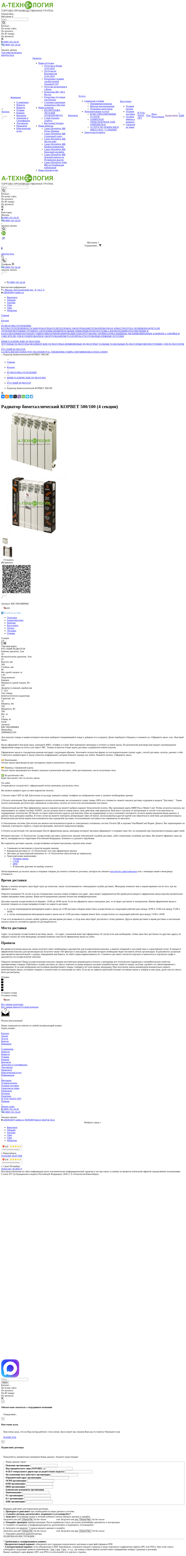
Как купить (12, 625)
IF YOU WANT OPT (11, 1098)
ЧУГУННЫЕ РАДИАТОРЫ (15, 344)
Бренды (5, 1041)
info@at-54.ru (7, 55)
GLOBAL (6, 352)
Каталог (5, 1033)
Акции (4, 1036)
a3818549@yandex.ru (13, 292)
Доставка (11, 630)
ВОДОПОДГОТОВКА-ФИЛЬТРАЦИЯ (105, 331)
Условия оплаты (9, 1083)
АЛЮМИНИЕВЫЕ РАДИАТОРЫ (80, 344)
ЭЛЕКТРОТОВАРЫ (86, 333)
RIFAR (14, 352)
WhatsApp (12, 310)
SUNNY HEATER (33, 352)
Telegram (11, 300)
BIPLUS (72, 352)
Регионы (5, 1093)
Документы (7, 1067)
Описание (12, 617)
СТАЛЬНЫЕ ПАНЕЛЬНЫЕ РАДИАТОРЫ (118, 344)
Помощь (5, 1101)
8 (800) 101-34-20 (10, 42)
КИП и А (164, 333)
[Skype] (27, 396)
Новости (5, 1051)
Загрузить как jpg (69, 1519)
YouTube (11, 302)
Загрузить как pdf (12, 1519)
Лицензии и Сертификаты (14, 1064)
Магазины (6, 1080)
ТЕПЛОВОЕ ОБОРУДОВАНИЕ (75, 328)
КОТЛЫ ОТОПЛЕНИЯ (13, 328)
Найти (5, 1382)
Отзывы (11, 633)
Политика (6, 1096)
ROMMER (81, 352)
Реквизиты (6, 1070)
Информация (7, 1075)
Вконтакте (12, 297)
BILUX (64, 352)
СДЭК (16, 861)
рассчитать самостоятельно (123, 871)
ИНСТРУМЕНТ (30, 331)
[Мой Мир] (11, 396)
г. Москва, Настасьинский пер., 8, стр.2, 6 (23, 290)
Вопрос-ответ (8, 1106)
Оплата (10, 628)
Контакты (6, 1062)
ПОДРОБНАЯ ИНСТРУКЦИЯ (18, 1536)
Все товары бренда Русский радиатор (19, 1007)
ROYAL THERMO (51, 352)
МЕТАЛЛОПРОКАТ (73, 336)
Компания (6, 1044)
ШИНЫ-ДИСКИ (127, 333)
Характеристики (15, 620)
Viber (9, 305)
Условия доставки (10, 1085)
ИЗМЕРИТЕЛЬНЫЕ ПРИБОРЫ (70, 331)
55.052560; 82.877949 (11, 1156)
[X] (15, 396)
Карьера (5, 1059)
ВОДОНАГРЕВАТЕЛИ (47, 328)
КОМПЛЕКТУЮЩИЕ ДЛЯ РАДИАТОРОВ (162, 344)
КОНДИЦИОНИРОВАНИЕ (61, 333)
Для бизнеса (16, 52)
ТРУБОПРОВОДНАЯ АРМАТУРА (108, 328)
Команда (5, 1054)
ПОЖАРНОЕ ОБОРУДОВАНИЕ (46, 336)
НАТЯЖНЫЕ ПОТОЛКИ (111, 336)
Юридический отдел (11, 1072)
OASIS (21, 352)
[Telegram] (31, 396)
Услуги (4, 1038)
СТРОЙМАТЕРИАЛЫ (107, 333)
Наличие (11, 623)
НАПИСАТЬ (9, 1437)
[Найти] (3, 23)
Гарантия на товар (10, 1088)
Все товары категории (12, 1004)
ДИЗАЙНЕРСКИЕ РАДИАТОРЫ (46, 344)
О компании (7, 1049)
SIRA (89, 352)
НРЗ (105, 352)
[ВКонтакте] (3, 396)
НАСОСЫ (30, 328)
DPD (15, 864)
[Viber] (19, 396)
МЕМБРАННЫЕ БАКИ (147, 333)
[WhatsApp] (23, 396)
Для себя (5, 52)
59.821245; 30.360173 (11, 1169)
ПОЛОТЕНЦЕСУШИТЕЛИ (33, 333)
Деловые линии (20, 858)
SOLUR (99, 352)
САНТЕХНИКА (46, 331)
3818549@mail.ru (32, 1120)
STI (94, 352)
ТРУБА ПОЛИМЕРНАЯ (138, 328)
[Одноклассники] (7, 396)
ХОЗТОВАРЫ (91, 336)
